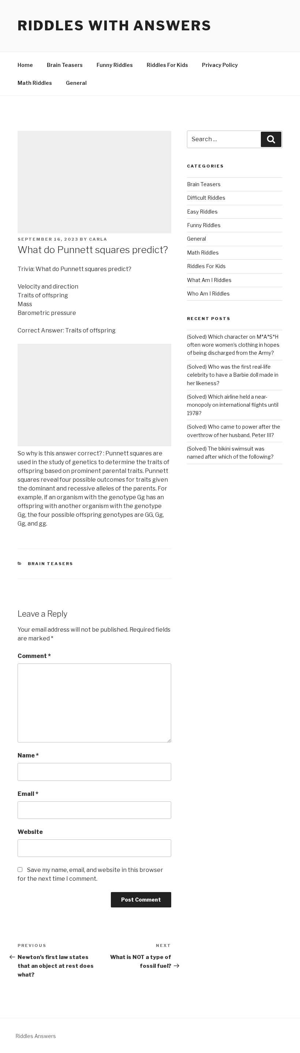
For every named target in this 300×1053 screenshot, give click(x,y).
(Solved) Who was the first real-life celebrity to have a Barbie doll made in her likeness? (232, 375)
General (76, 83)
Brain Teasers (65, 65)
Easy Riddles (202, 211)
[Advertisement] (94, 182)
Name (28, 755)
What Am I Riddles (209, 280)
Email (28, 793)
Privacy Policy (220, 65)
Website (30, 831)
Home (25, 65)
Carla (98, 239)
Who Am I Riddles (208, 293)
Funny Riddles (115, 65)
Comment (34, 656)
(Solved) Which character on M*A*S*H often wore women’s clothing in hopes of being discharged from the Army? (233, 345)
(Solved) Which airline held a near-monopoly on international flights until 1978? (232, 405)
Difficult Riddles (206, 198)
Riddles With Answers (115, 26)
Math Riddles (35, 83)
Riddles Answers (35, 1036)
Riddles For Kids (167, 65)
